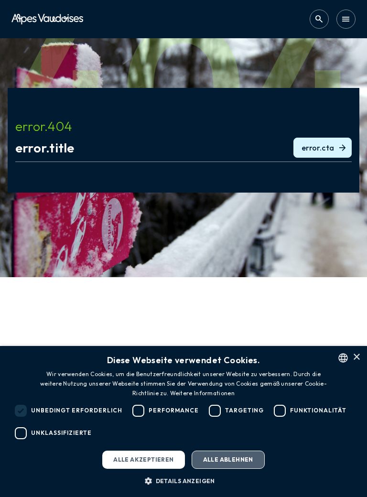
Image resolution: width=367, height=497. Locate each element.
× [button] (356, 357)
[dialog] (183, 421)
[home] (47, 19)
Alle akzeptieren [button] (143, 459)
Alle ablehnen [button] (228, 459)
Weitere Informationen (202, 393)
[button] (183, 481)
